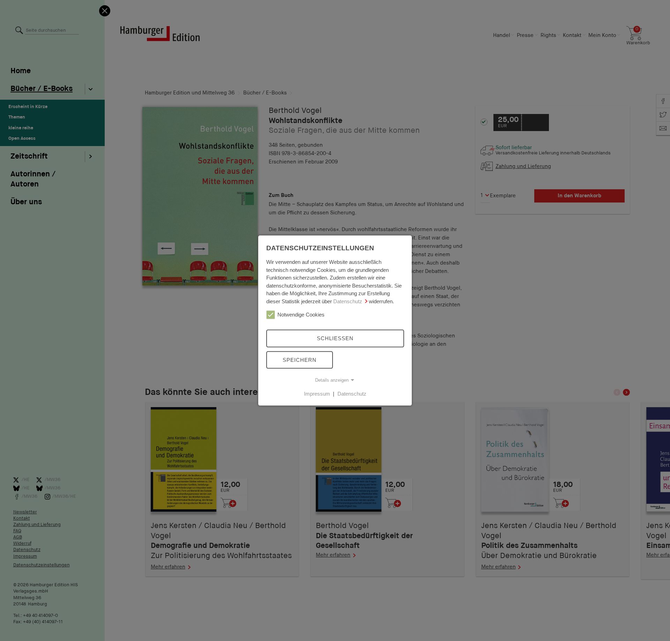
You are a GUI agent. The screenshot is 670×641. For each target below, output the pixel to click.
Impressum (317, 394)
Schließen (335, 338)
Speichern (300, 360)
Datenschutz (347, 301)
